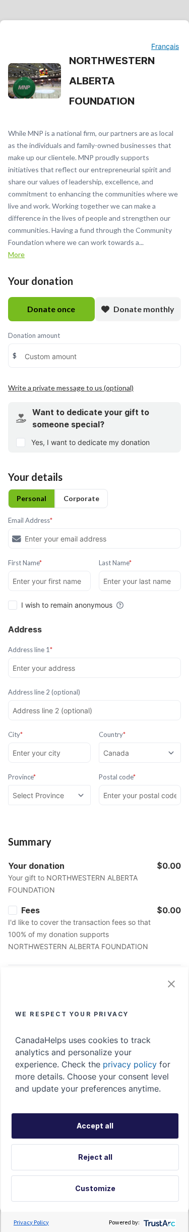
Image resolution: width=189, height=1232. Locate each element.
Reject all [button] (95, 1157)
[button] (171, 984)
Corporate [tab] (81, 498)
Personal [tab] (31, 498)
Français (165, 46)
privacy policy (130, 1064)
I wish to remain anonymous (66, 605)
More (16, 254)
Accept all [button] (95, 1125)
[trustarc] (158, 1222)
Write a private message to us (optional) (71, 387)
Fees (30, 910)
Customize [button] (95, 1188)
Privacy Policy (31, 1222)
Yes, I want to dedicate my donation (90, 442)
